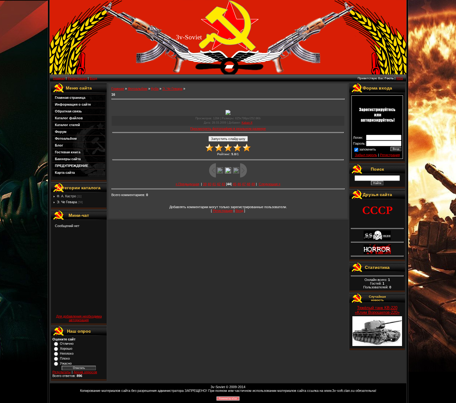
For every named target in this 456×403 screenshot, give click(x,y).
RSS (399, 78)
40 (209, 184)
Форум (60, 132)
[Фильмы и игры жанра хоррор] (377, 253)
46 (239, 184)
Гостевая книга (67, 152)
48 (248, 184)
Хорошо (66, 348)
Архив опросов (85, 372)
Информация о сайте (73, 104)
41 (214, 184)
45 (234, 184)
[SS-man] (377, 239)
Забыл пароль (366, 155)
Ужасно (66, 363)
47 (244, 184)
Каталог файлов (69, 118)
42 (219, 184)
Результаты (61, 372)
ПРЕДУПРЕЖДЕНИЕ (71, 166)
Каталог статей (67, 125)
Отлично (67, 343)
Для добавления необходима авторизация (79, 318)
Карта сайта (65, 172)
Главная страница (70, 97)
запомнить (367, 149)
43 (223, 184)
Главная (59, 78)
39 (205, 184)
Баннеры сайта (68, 159)
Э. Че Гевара (67, 202)
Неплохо (67, 353)
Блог (59, 145)
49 (253, 184)
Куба (155, 88)
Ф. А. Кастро (66, 196)
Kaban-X (247, 122)
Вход (93, 78)
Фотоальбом (66, 138)
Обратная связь (68, 111)
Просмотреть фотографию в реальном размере (228, 128)
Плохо (65, 358)
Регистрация (77, 78)
